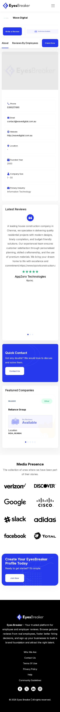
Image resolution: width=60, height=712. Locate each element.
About (5, 43)
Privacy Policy (30, 669)
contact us (30, 657)
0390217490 (13, 107)
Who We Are (30, 652)
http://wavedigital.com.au (19, 135)
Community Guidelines (30, 680)
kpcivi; (29, 280)
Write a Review (12, 31)
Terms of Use (30, 663)
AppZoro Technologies (30, 276)
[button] (28, 334)
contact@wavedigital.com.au (21, 121)
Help (30, 674)
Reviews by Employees (25, 43)
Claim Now (50, 43)
